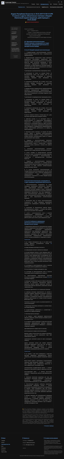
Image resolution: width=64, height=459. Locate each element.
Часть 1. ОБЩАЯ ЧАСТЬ (32, 30)
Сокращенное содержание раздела (14, 37)
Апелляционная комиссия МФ (56, 7)
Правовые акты (21, 7)
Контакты (61, 4)
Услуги (37, 4)
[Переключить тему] (62, 2)
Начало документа (29, 29)
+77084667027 (30, 440)
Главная (33, 4)
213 (48, 277)
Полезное (55, 4)
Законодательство (44, 4)
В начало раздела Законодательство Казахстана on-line (15, 49)
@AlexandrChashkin (31, 442)
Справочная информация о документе (15, 44)
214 (51, 277)
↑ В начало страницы (49, 425)
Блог (51, 4)
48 (51, 243)
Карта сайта (4, 451)
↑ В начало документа (14, 32)
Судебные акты (45, 7)
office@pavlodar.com (30, 444)
